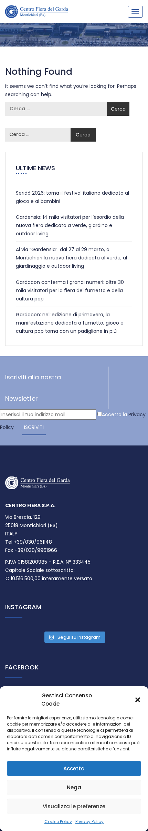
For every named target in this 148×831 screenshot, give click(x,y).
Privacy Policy (89, 821)
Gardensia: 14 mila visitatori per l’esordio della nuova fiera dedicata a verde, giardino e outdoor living (70, 225)
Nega (74, 787)
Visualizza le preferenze (74, 806)
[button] (137, 699)
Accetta (74, 768)
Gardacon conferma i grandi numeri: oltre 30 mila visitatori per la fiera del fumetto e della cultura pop (70, 290)
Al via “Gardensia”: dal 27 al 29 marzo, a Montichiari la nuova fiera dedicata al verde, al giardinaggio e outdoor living (71, 257)
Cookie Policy (58, 821)
